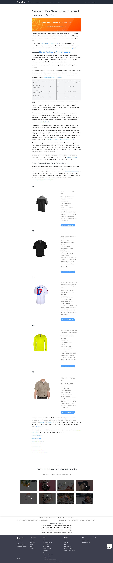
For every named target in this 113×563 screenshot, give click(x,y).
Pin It (72, 517)
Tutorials (66, 542)
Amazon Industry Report (69, 550)
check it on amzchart (67, 225)
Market (49, 2)
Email (59, 517)
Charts (44, 2)
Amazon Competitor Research (50, 559)
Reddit (50, 517)
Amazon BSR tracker (36, 438)
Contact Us (45, 550)
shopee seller (39, 426)
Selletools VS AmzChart (37, 444)
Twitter (46, 517)
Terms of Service (47, 548)
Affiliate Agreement (47, 542)
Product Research (63, 51)
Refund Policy (46, 544)
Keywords (32, 542)
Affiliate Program (47, 540)
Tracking (32, 548)
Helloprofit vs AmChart (37, 435)
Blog (65, 544)
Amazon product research (38, 441)
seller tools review (45, 122)
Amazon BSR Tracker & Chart (50, 43)
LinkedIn (68, 517)
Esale (83, 544)
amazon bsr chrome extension (52, 77)
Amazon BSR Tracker (46, 422)
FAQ (44, 552)
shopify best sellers (43, 452)
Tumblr (55, 517)
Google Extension (47, 557)
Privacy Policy (46, 546)
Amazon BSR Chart (72, 157)
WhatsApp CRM (85, 540)
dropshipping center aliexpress (44, 180)
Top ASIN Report (67, 546)
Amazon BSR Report (68, 548)
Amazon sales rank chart (72, 171)
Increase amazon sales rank (38, 449)
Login (89, 2)
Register (94, 2)
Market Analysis (46, 51)
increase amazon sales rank (66, 139)
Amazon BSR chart (36, 447)
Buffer (63, 517)
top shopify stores (52, 139)
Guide (65, 540)
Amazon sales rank (46, 36)
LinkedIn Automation (86, 542)
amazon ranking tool (70, 48)
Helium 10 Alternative (48, 555)
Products (32, 2)
